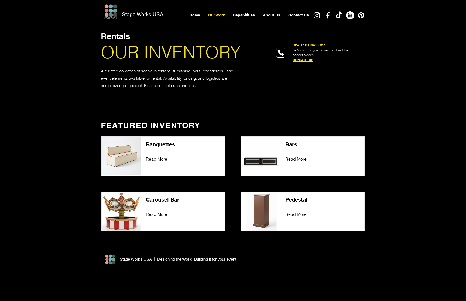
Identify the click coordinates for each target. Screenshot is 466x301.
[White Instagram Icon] (317, 15)
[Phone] (280, 53)
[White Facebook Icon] (328, 15)
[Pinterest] (361, 15)
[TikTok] (339, 15)
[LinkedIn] (350, 15)
